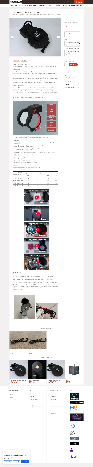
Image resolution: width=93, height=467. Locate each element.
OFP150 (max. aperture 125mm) (38, 14)
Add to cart (73, 64)
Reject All (17, 461)
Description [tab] (16, 60)
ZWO (70, 81)
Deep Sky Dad (66, 81)
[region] (16, 457)
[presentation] (12, 37)
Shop (65, 1)
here (16, 399)
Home (14, 14)
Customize (8, 461)
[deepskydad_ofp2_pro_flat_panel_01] (35, 37)
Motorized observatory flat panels (26, 14)
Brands (64, 5)
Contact (60, 1)
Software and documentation (75, 5)
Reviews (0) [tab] (24, 60)
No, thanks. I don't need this (73, 33)
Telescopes (51, 5)
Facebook (32, 396)
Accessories (58, 5)
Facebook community (34, 399)
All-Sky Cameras (32, 5)
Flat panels (24, 5)
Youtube (31, 402)
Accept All (25, 461)
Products (17, 5)
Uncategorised (53, 413)
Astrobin (32, 407)
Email (31, 393)
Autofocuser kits (42, 5)
